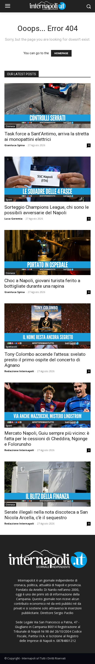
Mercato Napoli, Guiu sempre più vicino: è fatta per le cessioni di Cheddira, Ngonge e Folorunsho (46, 439)
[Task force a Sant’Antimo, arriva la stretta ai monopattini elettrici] (47, 105)
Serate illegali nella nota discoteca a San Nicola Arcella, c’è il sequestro (46, 514)
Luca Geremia (13, 218)
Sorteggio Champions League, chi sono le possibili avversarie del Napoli (46, 210)
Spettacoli (11, 346)
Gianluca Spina (14, 145)
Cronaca (10, 126)
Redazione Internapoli (19, 371)
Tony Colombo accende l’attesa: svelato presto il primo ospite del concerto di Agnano (45, 360)
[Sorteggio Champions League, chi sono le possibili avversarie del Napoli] (47, 179)
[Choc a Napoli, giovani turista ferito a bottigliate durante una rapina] (47, 252)
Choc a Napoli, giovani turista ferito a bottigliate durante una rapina (42, 283)
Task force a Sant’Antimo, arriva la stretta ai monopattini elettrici (46, 136)
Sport (9, 199)
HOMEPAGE (61, 53)
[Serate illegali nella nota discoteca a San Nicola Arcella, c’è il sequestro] (47, 484)
